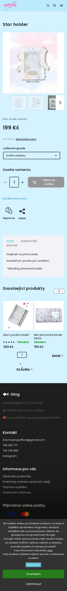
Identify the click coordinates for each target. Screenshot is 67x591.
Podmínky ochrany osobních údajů (26, 482)
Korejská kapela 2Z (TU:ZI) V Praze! (23, 403)
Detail (56, 355)
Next (62, 291)
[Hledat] (48, 5)
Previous (57, 291)
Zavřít (54, 225)
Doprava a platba (15, 487)
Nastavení (33, 565)
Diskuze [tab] (12, 245)
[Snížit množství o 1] (5, 182)
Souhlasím (33, 574)
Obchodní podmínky (17, 476)
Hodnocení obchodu (17, 492)
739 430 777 (10, 445)
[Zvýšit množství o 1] (22, 182)
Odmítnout (33, 584)
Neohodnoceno (26, 139)
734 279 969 (10, 450)
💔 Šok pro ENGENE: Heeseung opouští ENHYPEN (31, 418)
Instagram (10, 456)
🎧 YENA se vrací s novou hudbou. (23, 410)
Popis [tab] (10, 241)
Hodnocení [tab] (29, 241)
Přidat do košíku (49, 182)
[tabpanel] (18, 336)
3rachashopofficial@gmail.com (24, 440)
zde (49, 550)
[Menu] (61, 5)
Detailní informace (15, 198)
